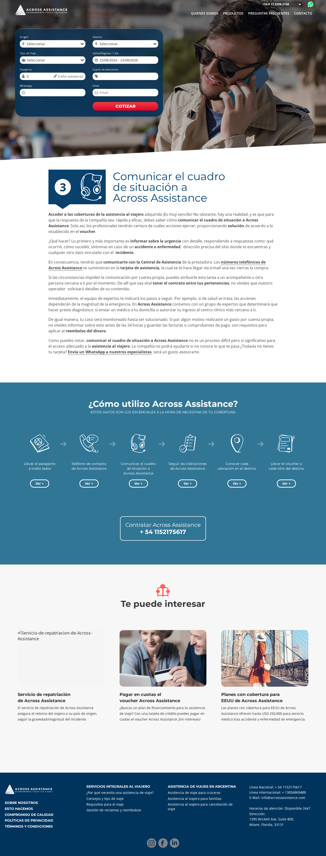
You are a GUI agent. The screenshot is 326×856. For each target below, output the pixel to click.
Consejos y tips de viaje (105, 798)
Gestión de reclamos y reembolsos (113, 810)
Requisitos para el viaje (105, 804)
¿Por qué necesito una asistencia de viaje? (119, 792)
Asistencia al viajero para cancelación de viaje (200, 806)
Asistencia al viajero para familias (194, 798)
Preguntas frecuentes (268, 13)
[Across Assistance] (310, 4)
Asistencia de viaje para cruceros (194, 792)
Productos (233, 13)
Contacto (303, 13)
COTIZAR (126, 106)
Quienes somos (204, 13)
